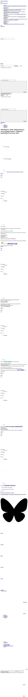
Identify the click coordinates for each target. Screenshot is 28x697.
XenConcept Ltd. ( (3, 671)
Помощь (5, 646)
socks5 (22, 171)
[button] (1, 2)
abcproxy (8, 171)
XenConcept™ (17, 670)
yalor (8, 146)
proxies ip (17, 171)
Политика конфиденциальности (8, 645)
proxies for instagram (12, 171)
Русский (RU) (6, 642)
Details (7, 671)
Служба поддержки (7, 644)
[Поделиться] (15, 212)
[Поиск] (12, 50)
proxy (20, 171)
